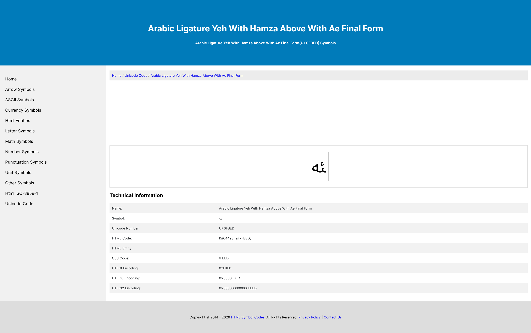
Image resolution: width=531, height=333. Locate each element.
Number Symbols (22, 151)
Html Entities (17, 120)
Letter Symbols (20, 130)
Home (11, 78)
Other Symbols (19, 182)
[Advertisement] (318, 113)
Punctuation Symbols (26, 162)
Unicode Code (19, 203)
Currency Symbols (23, 110)
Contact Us (333, 317)
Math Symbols (19, 141)
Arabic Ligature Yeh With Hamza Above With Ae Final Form (197, 75)
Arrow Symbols (20, 89)
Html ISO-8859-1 (21, 193)
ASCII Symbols (19, 99)
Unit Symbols (18, 172)
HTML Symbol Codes (247, 317)
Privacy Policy (309, 317)
